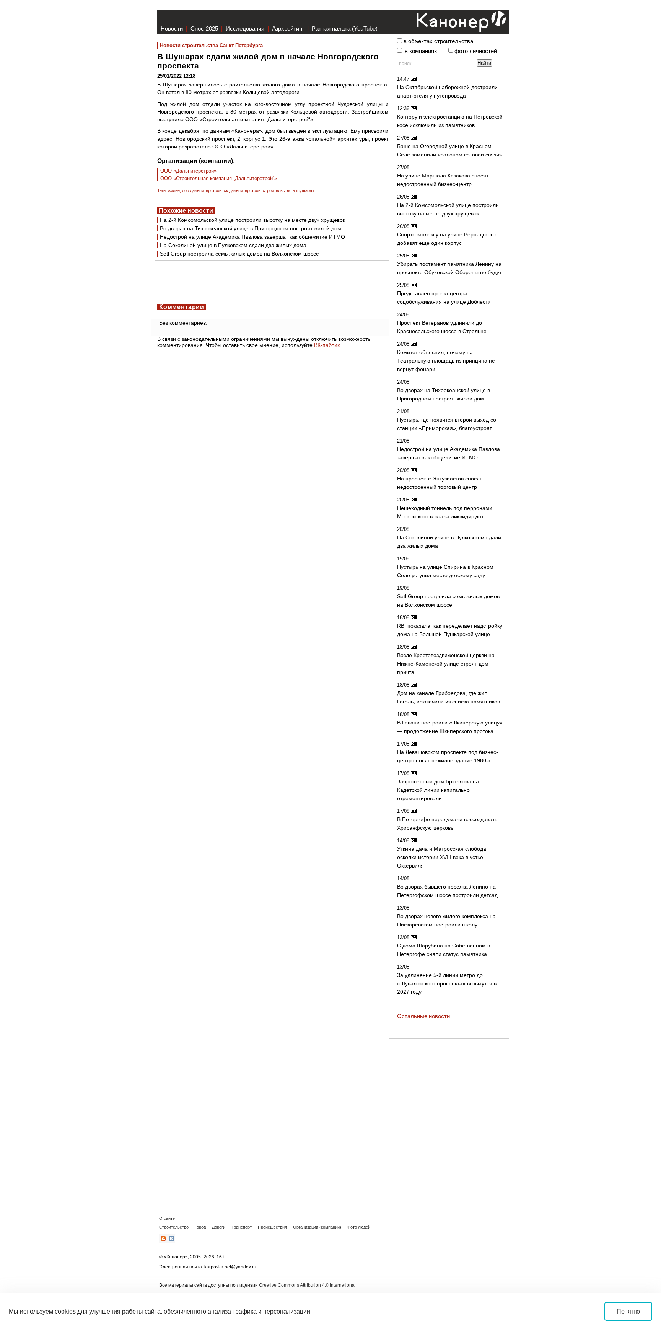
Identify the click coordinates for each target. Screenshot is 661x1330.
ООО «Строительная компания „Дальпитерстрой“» (218, 178)
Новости (172, 28)
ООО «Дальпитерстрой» (188, 171)
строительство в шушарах (288, 190)
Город (200, 1227)
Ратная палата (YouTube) (345, 28)
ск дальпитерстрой (242, 190)
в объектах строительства (438, 41)
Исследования (245, 28)
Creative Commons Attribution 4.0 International (307, 1285)
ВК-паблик (327, 345)
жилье (174, 190)
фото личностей (475, 51)
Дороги (218, 1227)
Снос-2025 (204, 28)
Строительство (174, 1227)
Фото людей (358, 1227)
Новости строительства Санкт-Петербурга (211, 45)
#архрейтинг (288, 28)
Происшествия (272, 1227)
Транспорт (241, 1227)
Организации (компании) (317, 1227)
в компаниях (421, 51)
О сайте (167, 1218)
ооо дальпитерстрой (201, 190)
